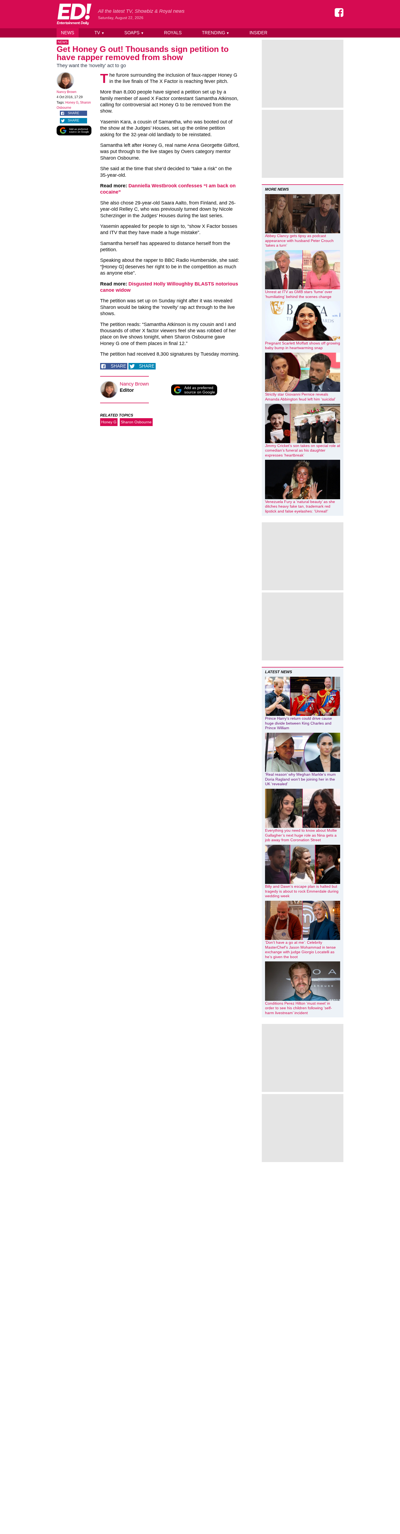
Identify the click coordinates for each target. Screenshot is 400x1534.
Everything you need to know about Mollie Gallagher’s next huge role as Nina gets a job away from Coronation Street (301, 835)
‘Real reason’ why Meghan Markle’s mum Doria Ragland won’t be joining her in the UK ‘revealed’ (300, 779)
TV (99, 32)
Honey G (71, 102)
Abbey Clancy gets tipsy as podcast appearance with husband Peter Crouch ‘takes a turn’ (299, 240)
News (67, 32)
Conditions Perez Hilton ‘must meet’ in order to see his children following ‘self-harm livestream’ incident (298, 1008)
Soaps (134, 32)
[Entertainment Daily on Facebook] (339, 12)
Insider (258, 32)
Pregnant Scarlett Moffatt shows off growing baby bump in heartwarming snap (302, 345)
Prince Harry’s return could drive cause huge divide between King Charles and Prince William (298, 723)
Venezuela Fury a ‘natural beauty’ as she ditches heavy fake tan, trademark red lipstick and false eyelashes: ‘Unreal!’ (300, 506)
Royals (173, 32)
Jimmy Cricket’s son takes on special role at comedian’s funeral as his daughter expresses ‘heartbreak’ (302, 450)
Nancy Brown (66, 92)
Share (73, 113)
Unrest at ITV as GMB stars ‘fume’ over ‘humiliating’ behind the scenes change (298, 294)
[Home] (74, 14)
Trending (215, 32)
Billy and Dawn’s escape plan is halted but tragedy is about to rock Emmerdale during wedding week (302, 891)
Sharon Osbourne (136, 422)
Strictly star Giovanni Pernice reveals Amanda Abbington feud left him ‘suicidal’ (300, 396)
